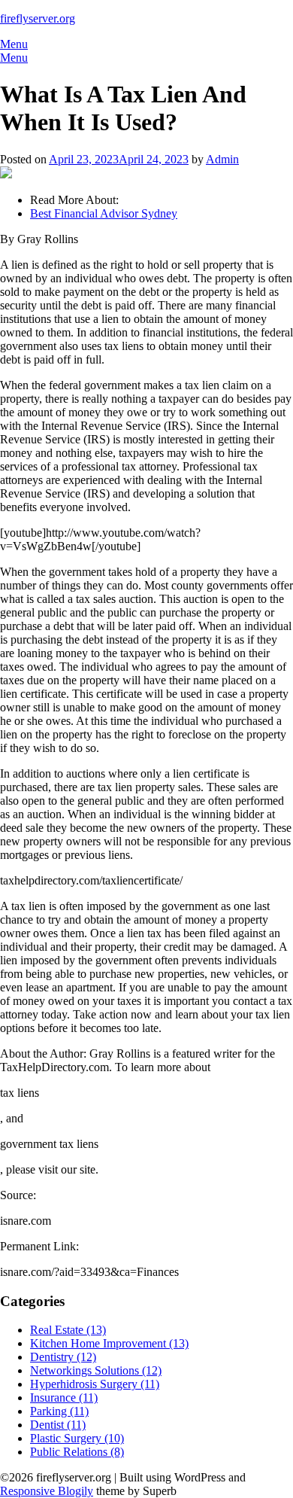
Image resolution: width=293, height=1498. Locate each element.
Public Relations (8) (77, 1451)
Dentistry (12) (63, 1356)
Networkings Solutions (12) (96, 1370)
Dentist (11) (58, 1424)
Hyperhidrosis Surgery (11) (94, 1384)
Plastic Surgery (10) (77, 1438)
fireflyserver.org (37, 18)
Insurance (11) (64, 1397)
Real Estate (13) (68, 1329)
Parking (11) (59, 1411)
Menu (14, 44)
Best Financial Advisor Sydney (103, 213)
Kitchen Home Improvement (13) (109, 1343)
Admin (222, 159)
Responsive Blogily (46, 1490)
